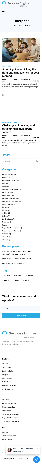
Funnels (5, 210)
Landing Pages (7, 219)
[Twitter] (5, 351)
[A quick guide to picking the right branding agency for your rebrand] (21, 50)
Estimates (5, 207)
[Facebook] (2, 351)
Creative (7, 276)
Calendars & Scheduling (10, 189)
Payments (5, 225)
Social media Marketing (10, 231)
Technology (17, 66)
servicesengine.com (21, 79)
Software (5, 234)
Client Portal (6, 192)
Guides (4, 213)
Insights (5, 122)
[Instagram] (7, 351)
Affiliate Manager (8, 174)
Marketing (6, 66)
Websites (5, 240)
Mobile (6, 281)
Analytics (5, 177)
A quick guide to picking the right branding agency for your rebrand (20, 73)
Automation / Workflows (10, 180)
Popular (16, 281)
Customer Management (10, 198)
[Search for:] (21, 161)
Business (5, 186)
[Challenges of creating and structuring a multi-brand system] (21, 106)
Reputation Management (10, 228)
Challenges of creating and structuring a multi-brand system (18, 129)
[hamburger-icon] (3, 12)
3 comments (35, 80)
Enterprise (18, 276)
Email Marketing (7, 204)
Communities (6, 195)
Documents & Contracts (10, 201)
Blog (3, 183)
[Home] (15, 4)
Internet (29, 276)
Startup (26, 281)
